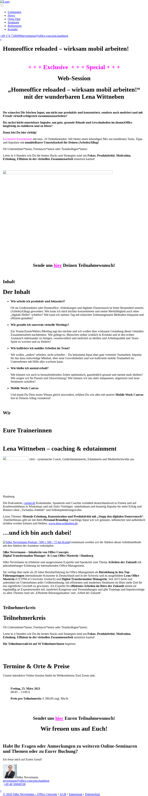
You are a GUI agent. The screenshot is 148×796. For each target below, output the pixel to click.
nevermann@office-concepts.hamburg (45, 35)
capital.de (29, 503)
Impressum (75, 794)
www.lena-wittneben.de (63, 523)
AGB (63, 794)
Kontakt (13, 29)
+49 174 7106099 (11, 35)
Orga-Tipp (14, 19)
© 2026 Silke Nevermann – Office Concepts (30, 794)
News (11, 15)
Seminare (13, 22)
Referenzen (15, 25)
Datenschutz (92, 794)
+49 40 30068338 (14, 784)
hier (58, 265)
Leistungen (14, 12)
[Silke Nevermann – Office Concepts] (5, 1)
